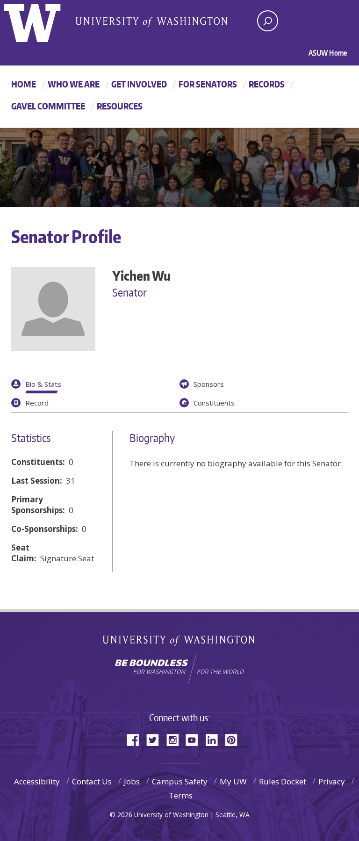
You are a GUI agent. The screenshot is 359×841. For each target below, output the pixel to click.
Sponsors (209, 384)
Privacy (331, 781)
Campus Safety (180, 781)
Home (23, 84)
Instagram (176, 739)
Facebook (136, 739)
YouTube (195, 739)
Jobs (132, 781)
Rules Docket (282, 781)
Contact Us (92, 781)
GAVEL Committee (48, 106)
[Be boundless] (179, 668)
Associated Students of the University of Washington (151, 21)
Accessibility (37, 781)
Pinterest (234, 739)
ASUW (42, 21)
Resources (120, 106)
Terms (181, 795)
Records (267, 84)
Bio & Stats (43, 384)
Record (37, 402)
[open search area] (267, 20)
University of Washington (179, 642)
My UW (233, 781)
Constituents (214, 402)
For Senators (208, 84)
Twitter (156, 739)
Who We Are (74, 84)
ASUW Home (328, 53)
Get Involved (139, 84)
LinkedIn (215, 739)
